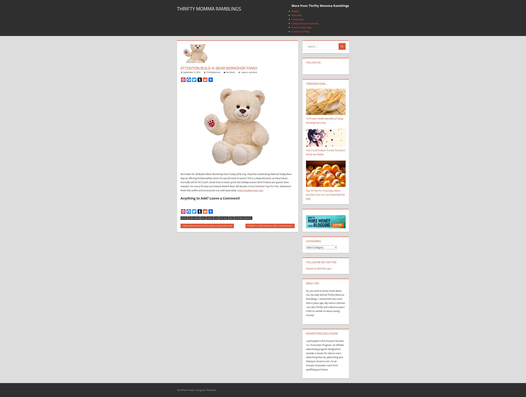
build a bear (193, 218)
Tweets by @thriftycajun (319, 268)
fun (216, 218)
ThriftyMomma (213, 72)
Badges (295, 11)
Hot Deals (230, 72)
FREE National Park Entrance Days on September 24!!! (207, 226)
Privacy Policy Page (301, 27)
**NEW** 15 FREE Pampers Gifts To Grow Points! (269, 226)
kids (231, 218)
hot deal (224, 218)
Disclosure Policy (300, 31)
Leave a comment (249, 72)
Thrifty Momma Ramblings (209, 8)
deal (203, 218)
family (210, 218)
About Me (296, 15)
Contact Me (297, 19)
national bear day (243, 218)
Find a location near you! (250, 190)
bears (183, 218)
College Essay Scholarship (305, 23)
